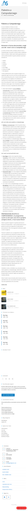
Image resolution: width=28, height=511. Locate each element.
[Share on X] (2, 379)
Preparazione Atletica (7, 489)
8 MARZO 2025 (10, 292)
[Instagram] (9, 497)
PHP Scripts (3, 431)
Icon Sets (3, 430)
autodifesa (5, 158)
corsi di (6, 140)
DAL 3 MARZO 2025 (11, 306)
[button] (21, 508)
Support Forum (11, 388)
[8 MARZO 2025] (3, 292)
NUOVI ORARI (10, 299)
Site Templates (4, 433)
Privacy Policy (14, 504)
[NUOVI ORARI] (3, 299)
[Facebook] (4, 497)
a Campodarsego (8, 125)
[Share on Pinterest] (9, 379)
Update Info (3, 422)
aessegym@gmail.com (11, 463)
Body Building (5, 486)
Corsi (3, 481)
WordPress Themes (5, 436)
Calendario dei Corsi (7, 484)
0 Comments (16, 293)
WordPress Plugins (5, 435)
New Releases (4, 420)
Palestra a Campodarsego (9, 15)
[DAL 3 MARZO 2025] (3, 306)
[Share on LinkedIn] (12, 379)
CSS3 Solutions (4, 428)
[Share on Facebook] (6, 379)
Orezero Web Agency (21, 509)
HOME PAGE (4, 284)
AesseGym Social (6, 349)
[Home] (1, 15)
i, (6, 185)
